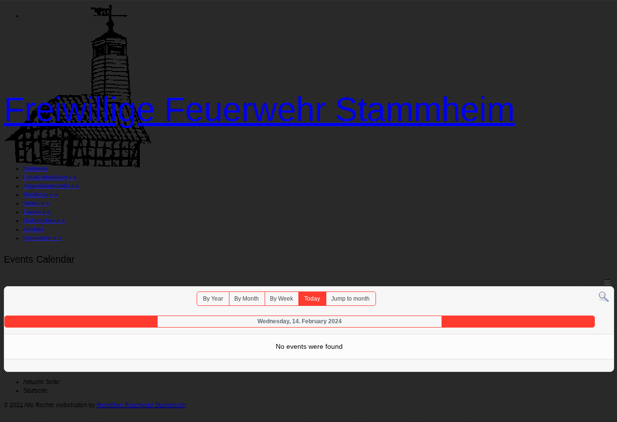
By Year (213, 298)
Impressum (42, 238)
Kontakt (33, 229)
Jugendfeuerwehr (51, 186)
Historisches (44, 220)
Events (37, 212)
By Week (281, 298)
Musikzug (40, 194)
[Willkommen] (77, 165)
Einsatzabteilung (50, 177)
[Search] (604, 296)
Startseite (35, 168)
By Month (246, 298)
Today (312, 298)
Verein (36, 203)
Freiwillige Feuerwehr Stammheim (259, 109)
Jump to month (350, 298)
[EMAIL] (607, 281)
